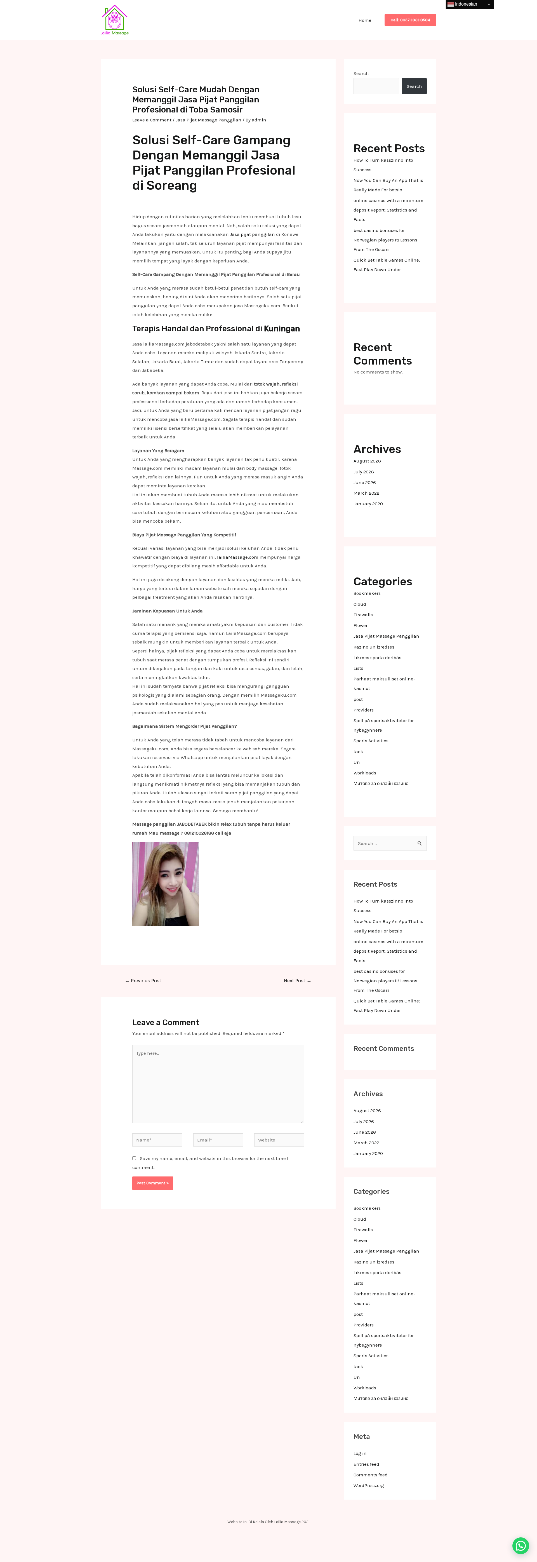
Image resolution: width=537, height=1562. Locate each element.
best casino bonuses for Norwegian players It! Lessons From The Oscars (385, 239)
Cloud (360, 604)
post (358, 699)
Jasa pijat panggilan (252, 234)
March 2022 (366, 493)
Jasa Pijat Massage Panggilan (208, 120)
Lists (358, 668)
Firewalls (363, 614)
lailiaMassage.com (237, 557)
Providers (364, 710)
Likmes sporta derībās (377, 657)
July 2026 (364, 472)
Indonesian (465, 4)
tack (358, 751)
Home (365, 20)
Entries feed (366, 1464)
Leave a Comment (151, 120)
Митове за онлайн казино (381, 783)
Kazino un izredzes (374, 647)
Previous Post (143, 981)
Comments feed (371, 1475)
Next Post (298, 981)
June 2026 (365, 482)
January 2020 (368, 503)
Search (361, 73)
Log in (360, 1453)
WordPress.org (369, 1485)
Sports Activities (371, 740)
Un (357, 762)
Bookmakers (367, 593)
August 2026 (367, 461)
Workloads (365, 773)
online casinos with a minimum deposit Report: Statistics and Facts (388, 210)
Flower (361, 625)
